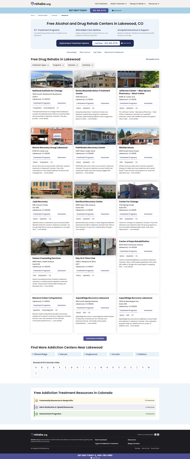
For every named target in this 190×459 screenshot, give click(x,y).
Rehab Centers (42, 15)
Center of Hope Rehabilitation (134, 241)
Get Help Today (95, 455)
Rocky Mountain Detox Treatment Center (93, 92)
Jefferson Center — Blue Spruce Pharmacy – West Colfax (135, 92)
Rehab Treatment (118, 4)
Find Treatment (101, 4)
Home (32, 15)
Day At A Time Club (85, 258)
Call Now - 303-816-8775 (106, 43)
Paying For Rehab (137, 4)
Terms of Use (145, 448)
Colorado (54, 15)
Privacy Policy (155, 448)
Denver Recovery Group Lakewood (49, 147)
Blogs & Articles (134, 444)
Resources (153, 4)
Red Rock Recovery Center (89, 201)
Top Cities (97, 52)
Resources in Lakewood (114, 52)
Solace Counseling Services (46, 258)
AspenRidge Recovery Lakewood (92, 298)
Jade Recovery (40, 201)
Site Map (137, 448)
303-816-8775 (99, 10)
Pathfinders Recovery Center (90, 147)
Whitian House (126, 147)
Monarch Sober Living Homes (47, 298)
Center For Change (128, 201)
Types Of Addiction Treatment (106, 444)
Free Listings (71, 52)
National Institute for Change (47, 90)
